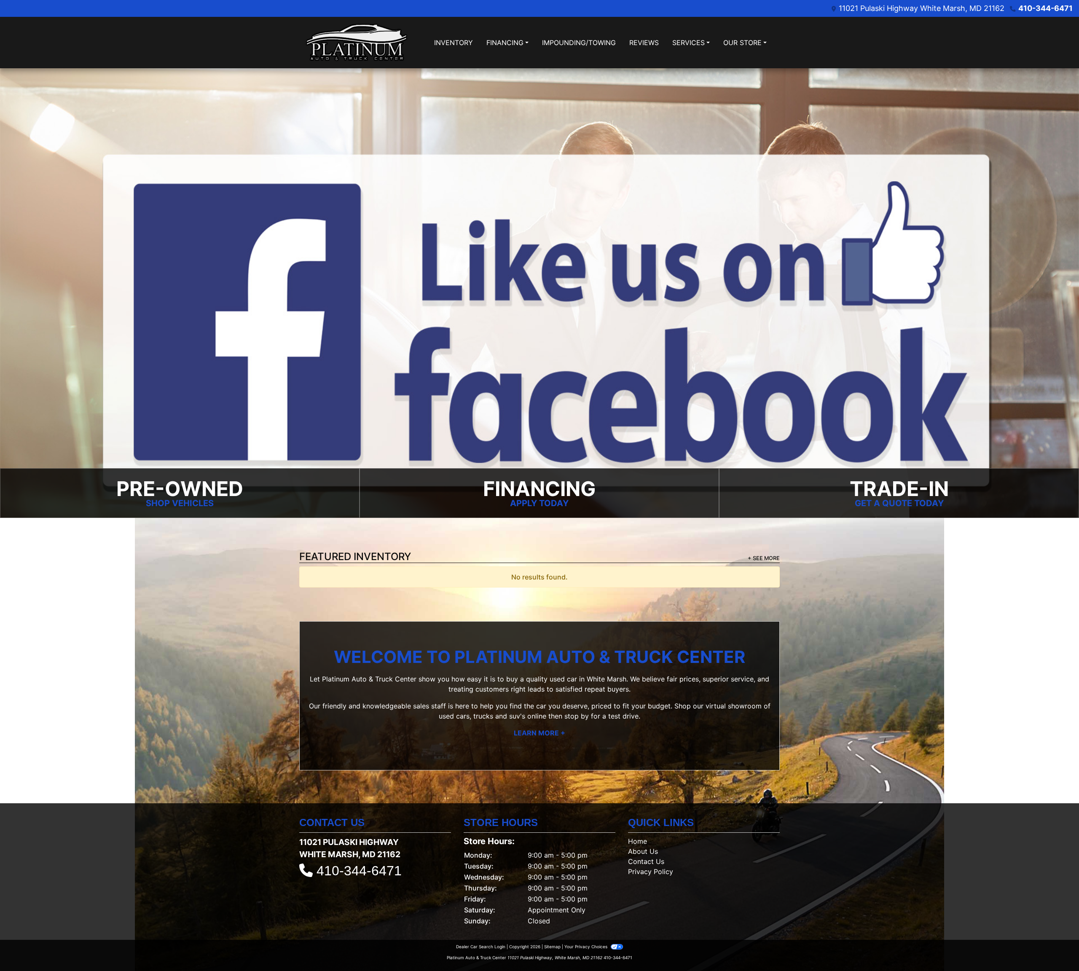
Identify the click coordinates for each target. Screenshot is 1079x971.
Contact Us (646, 861)
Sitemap (552, 946)
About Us (643, 851)
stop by (576, 716)
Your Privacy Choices (586, 946)
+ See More (764, 558)
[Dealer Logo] (357, 43)
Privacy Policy (650, 871)
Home (637, 841)
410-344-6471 (1045, 8)
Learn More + (539, 733)
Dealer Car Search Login (480, 946)
